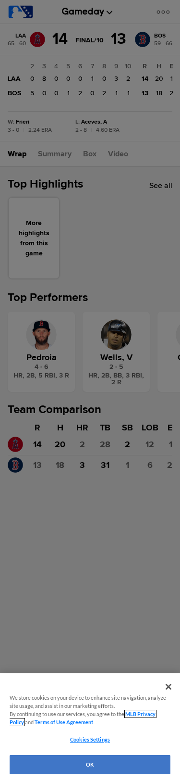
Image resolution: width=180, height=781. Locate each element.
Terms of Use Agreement (64, 722)
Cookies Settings (90, 739)
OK (90, 764)
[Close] (168, 686)
